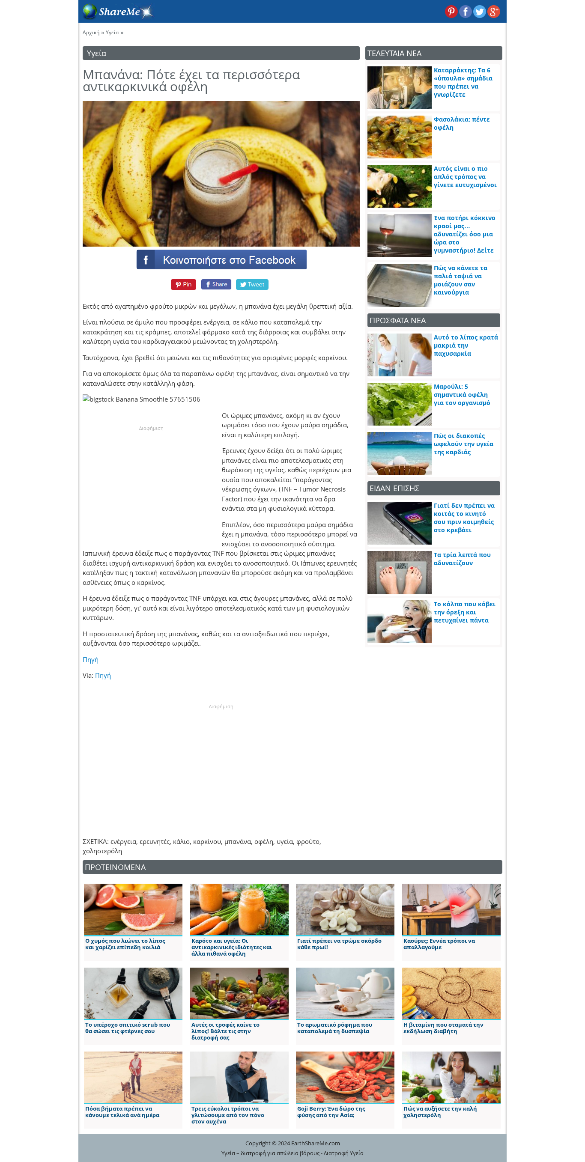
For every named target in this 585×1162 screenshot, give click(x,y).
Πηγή (90, 659)
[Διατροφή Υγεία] (116, 17)
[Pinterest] (182, 284)
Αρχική (91, 32)
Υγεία (112, 32)
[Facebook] (221, 259)
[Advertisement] (151, 485)
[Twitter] (252, 284)
